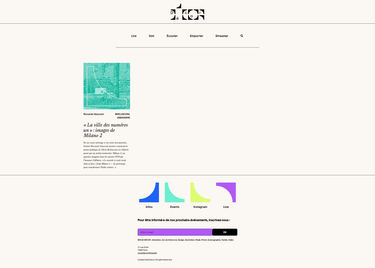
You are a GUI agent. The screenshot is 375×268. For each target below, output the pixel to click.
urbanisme (123, 117)
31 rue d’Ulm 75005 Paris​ (147, 250)
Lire (134, 36)
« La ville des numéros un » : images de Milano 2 (105, 130)
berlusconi (122, 114)
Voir (151, 36)
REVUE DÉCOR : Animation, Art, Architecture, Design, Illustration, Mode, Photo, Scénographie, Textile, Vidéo (185, 240)
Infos (149, 207)
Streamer (221, 36)
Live (226, 207)
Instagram (200, 207)
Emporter (196, 36)
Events (174, 207)
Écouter (172, 36)
